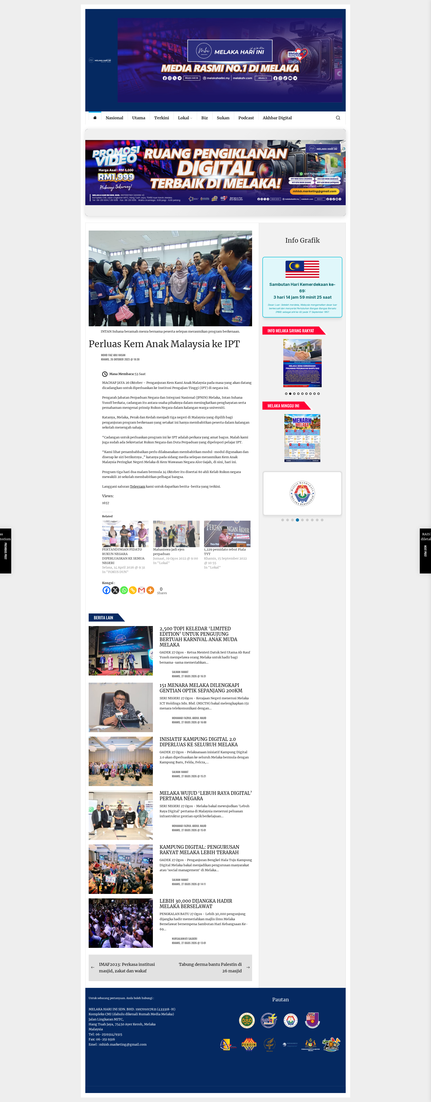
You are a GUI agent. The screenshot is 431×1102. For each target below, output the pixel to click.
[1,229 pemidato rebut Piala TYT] (227, 534)
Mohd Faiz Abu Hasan (113, 355)
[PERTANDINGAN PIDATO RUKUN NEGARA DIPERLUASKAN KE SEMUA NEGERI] (125, 534)
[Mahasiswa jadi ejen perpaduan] (176, 534)
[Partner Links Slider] (302, 497)
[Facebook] (106, 590)
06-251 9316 (105, 1039)
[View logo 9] (322, 523)
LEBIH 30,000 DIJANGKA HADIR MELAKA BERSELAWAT (196, 903)
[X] (115, 590)
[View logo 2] (287, 523)
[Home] (95, 118)
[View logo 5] (302, 523)
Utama (138, 117)
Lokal (183, 117)
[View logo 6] (307, 523)
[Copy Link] (133, 590)
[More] (150, 590)
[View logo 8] (317, 523)
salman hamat (180, 672)
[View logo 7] (312, 523)
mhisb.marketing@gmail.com (123, 1044)
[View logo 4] (297, 523)
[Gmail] (141, 590)
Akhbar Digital (277, 117)
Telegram (137, 486)
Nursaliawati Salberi (184, 938)
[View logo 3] (292, 523)
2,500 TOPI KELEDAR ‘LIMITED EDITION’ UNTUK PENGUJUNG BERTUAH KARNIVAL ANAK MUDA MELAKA (198, 637)
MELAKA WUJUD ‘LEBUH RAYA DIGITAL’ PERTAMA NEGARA (206, 795)
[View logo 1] (282, 523)
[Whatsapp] (124, 590)
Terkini (161, 117)
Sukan (223, 117)
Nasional (114, 117)
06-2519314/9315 (109, 1034)
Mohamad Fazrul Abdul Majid (189, 718)
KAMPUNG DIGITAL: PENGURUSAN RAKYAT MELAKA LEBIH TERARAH (199, 849)
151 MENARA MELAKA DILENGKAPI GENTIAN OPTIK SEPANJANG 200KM (201, 687)
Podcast (246, 117)
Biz (204, 117)
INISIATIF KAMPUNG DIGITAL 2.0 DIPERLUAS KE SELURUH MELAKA (199, 741)
